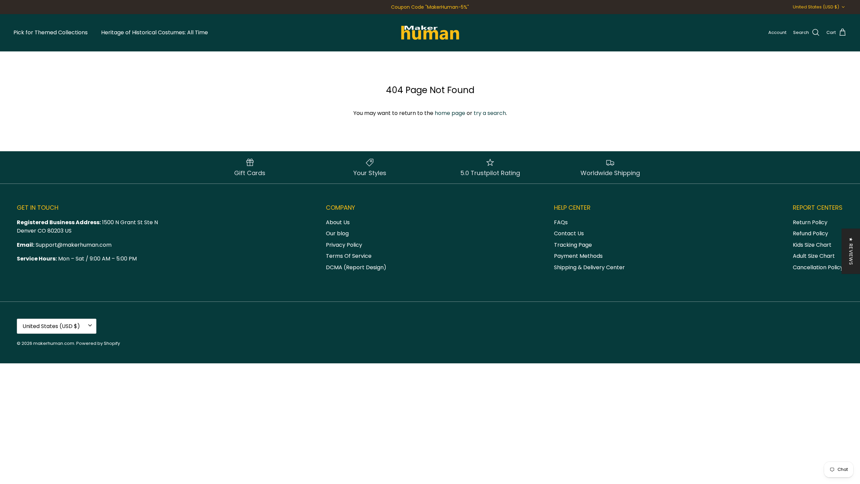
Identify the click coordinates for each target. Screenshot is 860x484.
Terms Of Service (349, 256)
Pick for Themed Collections (50, 32)
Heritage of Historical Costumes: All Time (154, 32)
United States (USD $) (816, 7)
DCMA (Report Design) (356, 267)
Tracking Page (573, 245)
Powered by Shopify (98, 343)
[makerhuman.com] (430, 32)
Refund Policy (810, 233)
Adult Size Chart (814, 256)
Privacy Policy (344, 245)
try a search (490, 113)
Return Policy (810, 222)
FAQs (561, 222)
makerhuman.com (53, 343)
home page (450, 113)
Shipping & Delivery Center (589, 267)
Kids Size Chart (812, 245)
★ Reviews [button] (851, 251)
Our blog (337, 233)
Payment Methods (578, 256)
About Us (338, 222)
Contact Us (569, 233)
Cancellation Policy (818, 267)
